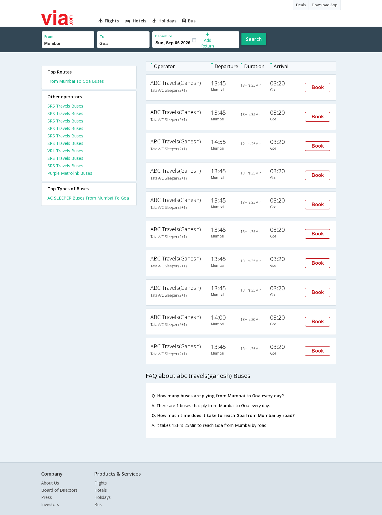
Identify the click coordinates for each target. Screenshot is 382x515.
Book (318, 87)
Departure (163, 36)
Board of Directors (59, 490)
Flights (100, 483)
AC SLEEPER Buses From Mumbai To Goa (88, 198)
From (48, 36)
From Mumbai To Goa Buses (75, 81)
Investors (50, 504)
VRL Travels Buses (65, 151)
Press (46, 497)
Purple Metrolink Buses (69, 173)
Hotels (100, 490)
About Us (50, 483)
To (102, 36)
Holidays (102, 497)
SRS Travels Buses (65, 106)
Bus (98, 504)
